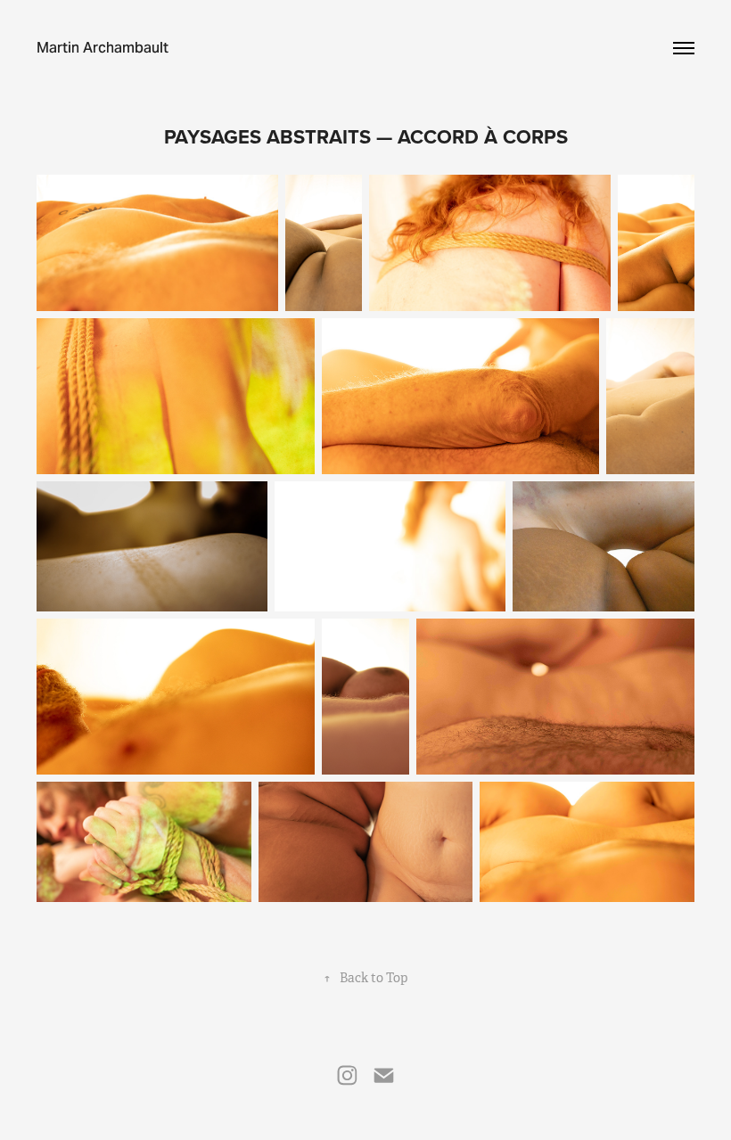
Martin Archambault (102, 47)
